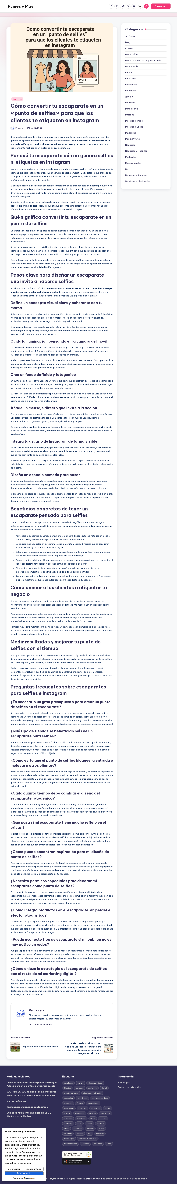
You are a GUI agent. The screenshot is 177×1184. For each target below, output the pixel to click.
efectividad (82, 1098)
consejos (79, 1088)
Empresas (17, 99)
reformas (68, 1133)
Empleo (129, 72)
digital (104, 1088)
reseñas (80, 1133)
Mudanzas (130, 132)
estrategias (69, 1108)
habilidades (79, 1113)
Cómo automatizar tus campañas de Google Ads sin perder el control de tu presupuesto (31, 1084)
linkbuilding (81, 1118)
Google (67, 1113)
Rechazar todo (33, 1169)
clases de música (95, 1083)
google (129, 96)
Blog (127, 42)
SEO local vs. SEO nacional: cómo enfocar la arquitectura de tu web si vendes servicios (31, 1093)
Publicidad (130, 157)
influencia (68, 1118)
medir (79, 1123)
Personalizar (13, 1169)
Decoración (131, 54)
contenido (92, 1088)
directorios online (71, 1093)
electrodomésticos (100, 1098)
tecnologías (69, 1139)
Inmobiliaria (131, 108)
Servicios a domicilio (136, 175)
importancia (105, 1113)
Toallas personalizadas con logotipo (27, 1106)
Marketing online (134, 120)
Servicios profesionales (137, 181)
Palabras (90, 1128)
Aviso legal (124, 1082)
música (89, 1123)
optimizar (78, 1128)
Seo (127, 169)
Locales (103, 1118)
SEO (89, 1133)
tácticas (85, 1144)
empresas (68, 1103)
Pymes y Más (20, 6)
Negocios (130, 145)
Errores (80, 1103)
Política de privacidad (129, 1087)
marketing (68, 1123)
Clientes (67, 1088)
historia (92, 1113)
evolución (82, 1108)
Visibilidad (98, 1144)
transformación (70, 1144)
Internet (129, 114)
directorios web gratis (92, 1093)
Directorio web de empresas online (143, 60)
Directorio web (94, 1178)
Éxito (109, 1144)
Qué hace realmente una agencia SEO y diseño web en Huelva (28, 1114)
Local (92, 1118)
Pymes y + (37, 1010)
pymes (101, 1128)
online (66, 1128)
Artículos (130, 36)
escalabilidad (93, 1103)
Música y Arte (132, 138)
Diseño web (131, 66)
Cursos (129, 48)
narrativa (100, 1123)
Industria (130, 102)
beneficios (68, 1083)
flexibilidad (95, 1108)
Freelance (130, 90)
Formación (131, 84)
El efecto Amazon (16, 1101)
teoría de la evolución (88, 1139)
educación (68, 1098)
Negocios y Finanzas (136, 150)
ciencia (80, 1083)
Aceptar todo (24, 1173)
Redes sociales (133, 163)
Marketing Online (134, 126)
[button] (161, 6)
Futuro (107, 1108)
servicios (100, 1133)
